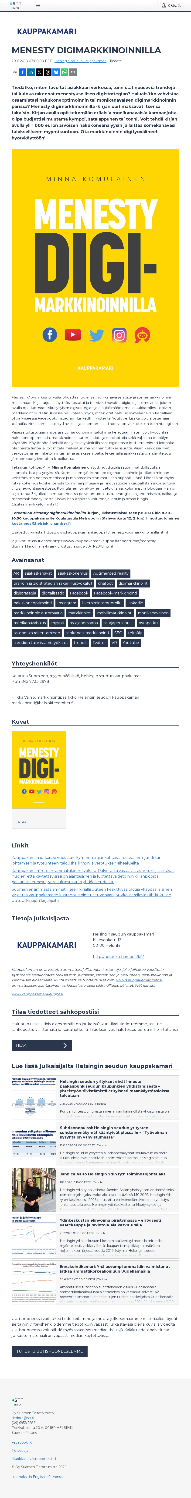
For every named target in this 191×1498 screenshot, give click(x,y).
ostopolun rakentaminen (37, 633)
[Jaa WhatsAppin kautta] (64, 72)
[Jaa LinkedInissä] (31, 72)
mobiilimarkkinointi (114, 613)
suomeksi (19, 1477)
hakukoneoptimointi (33, 603)
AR (16, 573)
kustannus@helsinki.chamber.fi (41, 523)
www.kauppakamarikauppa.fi (37, 994)
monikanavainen (153, 613)
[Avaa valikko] (38, 5)
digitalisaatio (53, 593)
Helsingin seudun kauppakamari (80, 61)
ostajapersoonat (118, 623)
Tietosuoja (20, 1450)
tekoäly (135, 633)
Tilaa (20, 1045)
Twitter (99, 642)
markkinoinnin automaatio (38, 613)
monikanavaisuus (30, 623)
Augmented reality (111, 573)
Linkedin (135, 603)
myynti (57, 623)
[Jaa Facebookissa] (22, 72)
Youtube (131, 642)
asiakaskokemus (73, 573)
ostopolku (148, 623)
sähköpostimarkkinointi (87, 633)
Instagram (66, 603)
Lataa (21, 822)
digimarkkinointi (133, 583)
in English (37, 1477)
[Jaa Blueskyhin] (56, 72)
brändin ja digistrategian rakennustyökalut (53, 583)
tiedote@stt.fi (23, 1418)
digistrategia (25, 593)
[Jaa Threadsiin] (47, 72)
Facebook (79, 593)
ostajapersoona (84, 623)
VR (114, 642)
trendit (80, 642)
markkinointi (80, 613)
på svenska (56, 1477)
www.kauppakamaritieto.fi (139, 980)
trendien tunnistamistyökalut (41, 642)
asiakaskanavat (38, 573)
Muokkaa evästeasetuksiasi (34, 1459)
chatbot (105, 583)
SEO (118, 633)
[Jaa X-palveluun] (39, 72)
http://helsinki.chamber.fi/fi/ (118, 956)
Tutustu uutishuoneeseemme (49, 1351)
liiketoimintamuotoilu (102, 603)
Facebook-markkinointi (115, 593)
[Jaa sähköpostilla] (73, 72)
